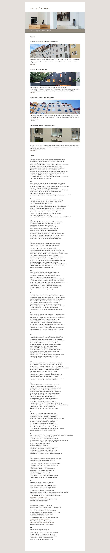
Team (43, 30)
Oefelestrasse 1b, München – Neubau (39, 497)
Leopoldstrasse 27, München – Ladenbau (39, 519)
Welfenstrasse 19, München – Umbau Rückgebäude (42, 522)
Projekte (38, 30)
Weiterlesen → (33, 64)
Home (31, 30)
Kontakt (49, 30)
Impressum (32, 546)
